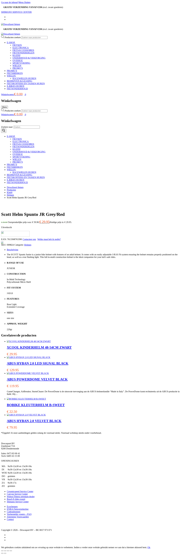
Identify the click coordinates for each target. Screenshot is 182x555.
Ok (148, 547)
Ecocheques (12, 506)
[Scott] (15, 236)
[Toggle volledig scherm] (5, 550)
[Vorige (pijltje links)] (2, 553)
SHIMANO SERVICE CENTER (16, 12)
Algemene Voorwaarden (18, 517)
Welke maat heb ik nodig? (49, 239)
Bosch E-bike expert (16, 499)
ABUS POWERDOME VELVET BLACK (37, 379)
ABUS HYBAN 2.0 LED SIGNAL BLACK (37, 363)
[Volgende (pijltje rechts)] (5, 553)
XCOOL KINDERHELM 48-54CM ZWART (39, 347)
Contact (10, 519)
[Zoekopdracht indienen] (3, 131)
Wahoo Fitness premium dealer (21, 496)
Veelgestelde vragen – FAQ (19, 514)
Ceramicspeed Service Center (20, 491)
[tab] (94, 249)
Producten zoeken (13, 37)
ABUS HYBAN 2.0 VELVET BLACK (34, 421)
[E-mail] (8, 540)
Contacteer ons (29, 239)
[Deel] (8, 550)
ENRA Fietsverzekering (17, 509)
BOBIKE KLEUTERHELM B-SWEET (36, 405)
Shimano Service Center (18, 501)
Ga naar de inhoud (9, 2)
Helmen (27, 245)
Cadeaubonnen (13, 511)
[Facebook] (8, 17)
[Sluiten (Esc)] (11, 550)
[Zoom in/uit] (2, 550)
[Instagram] (8, 19)
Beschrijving (12, 249)
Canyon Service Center (17, 494)
